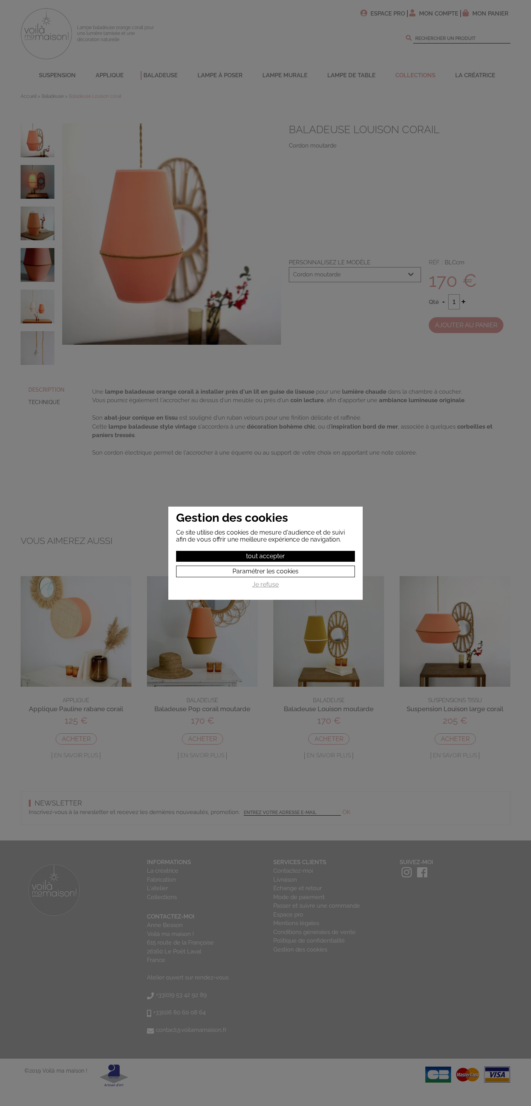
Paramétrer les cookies (265, 571)
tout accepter (265, 556)
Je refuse (265, 584)
